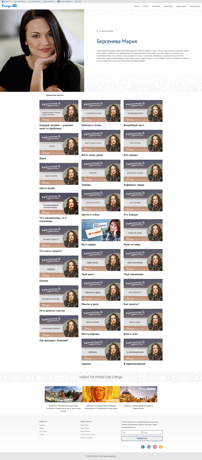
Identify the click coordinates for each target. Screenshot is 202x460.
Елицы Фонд (168, 6)
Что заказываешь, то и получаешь (52, 219)
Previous (42, 394)
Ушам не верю (132, 244)
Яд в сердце (89, 244)
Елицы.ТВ (8, 1)
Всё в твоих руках (92, 155)
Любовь (86, 184)
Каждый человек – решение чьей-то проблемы (56, 126)
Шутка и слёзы (90, 214)
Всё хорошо (131, 155)
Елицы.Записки (35, 1)
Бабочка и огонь (91, 125)
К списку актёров (106, 31)
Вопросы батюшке (86, 438)
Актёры (145, 6)
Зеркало (86, 363)
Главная (137, 6)
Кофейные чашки (134, 184)
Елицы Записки (194, 6)
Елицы (79, 1)
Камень (43, 280)
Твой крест (88, 274)
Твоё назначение (134, 274)
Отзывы (41, 434)
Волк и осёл (131, 333)
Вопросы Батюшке (65, 1)
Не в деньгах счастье (52, 310)
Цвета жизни (47, 188)
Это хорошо (131, 214)
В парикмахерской (135, 363)
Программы (156, 6)
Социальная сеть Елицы (88, 434)
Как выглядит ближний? (53, 340)
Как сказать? (131, 304)
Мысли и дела (90, 304)
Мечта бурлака (90, 333)
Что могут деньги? (50, 250)
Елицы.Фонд (50, 1)
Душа (42, 158)
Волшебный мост (134, 125)
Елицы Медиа (181, 6)
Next (159, 394)
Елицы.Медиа (21, 1)
